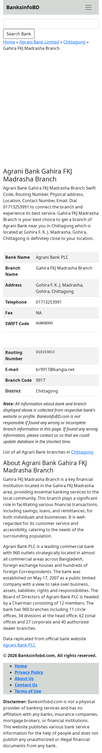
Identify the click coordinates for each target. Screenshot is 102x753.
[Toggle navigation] (88, 7)
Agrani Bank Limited (39, 42)
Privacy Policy (29, 672)
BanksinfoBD (22, 7)
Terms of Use (28, 691)
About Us (24, 678)
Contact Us (26, 685)
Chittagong (74, 42)
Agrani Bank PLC (19, 645)
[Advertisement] (51, 109)
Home (9, 42)
